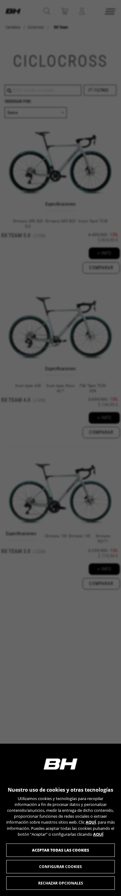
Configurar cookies (60, 866)
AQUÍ (91, 822)
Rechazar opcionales (60, 883)
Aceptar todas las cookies (60, 850)
